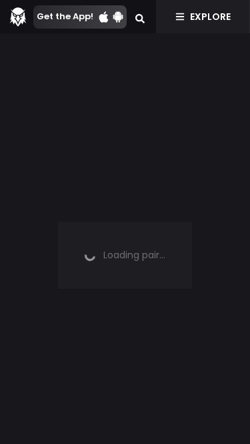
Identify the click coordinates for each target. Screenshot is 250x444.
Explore (210, 16)
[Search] (140, 16)
